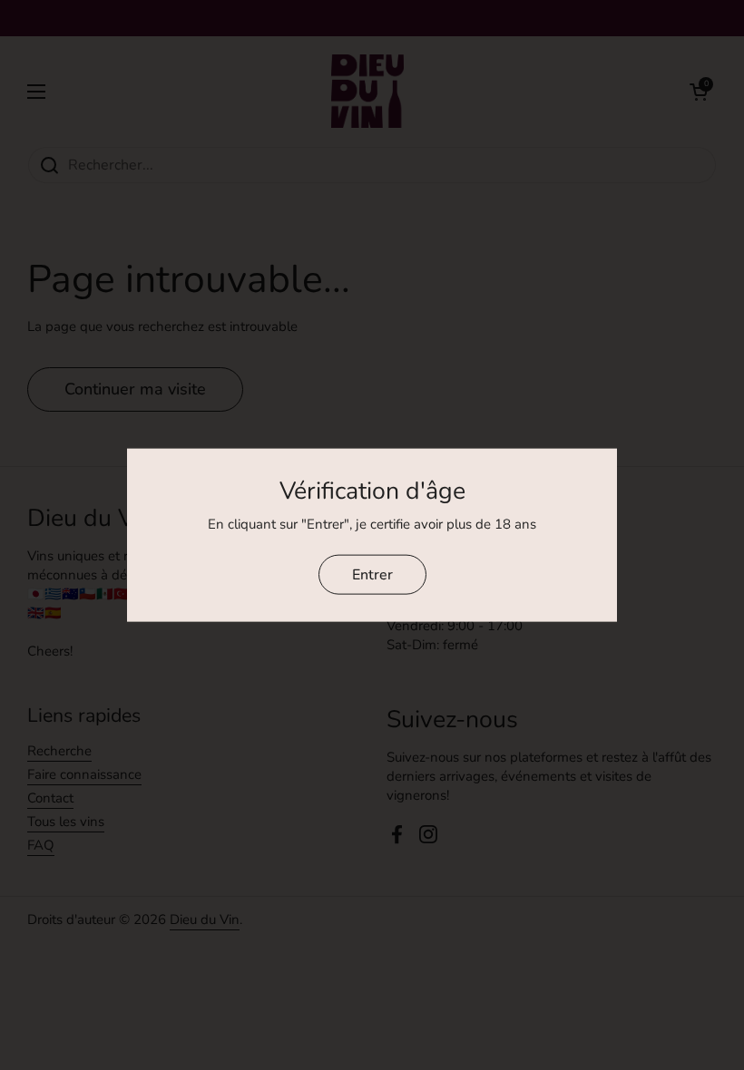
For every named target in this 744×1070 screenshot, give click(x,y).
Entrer (372, 574)
